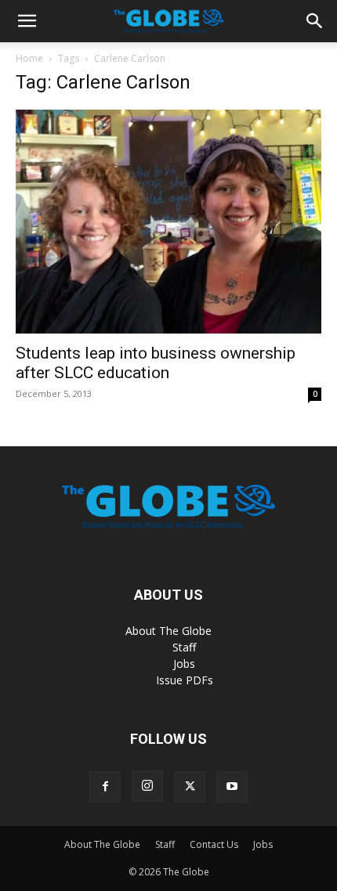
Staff (184, 647)
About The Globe (168, 630)
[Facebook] (105, 787)
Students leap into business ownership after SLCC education (155, 363)
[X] (189, 787)
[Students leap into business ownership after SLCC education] (168, 222)
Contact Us (214, 844)
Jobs (184, 663)
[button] (27, 21)
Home (29, 58)
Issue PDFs (184, 680)
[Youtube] (232, 787)
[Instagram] (147, 786)
